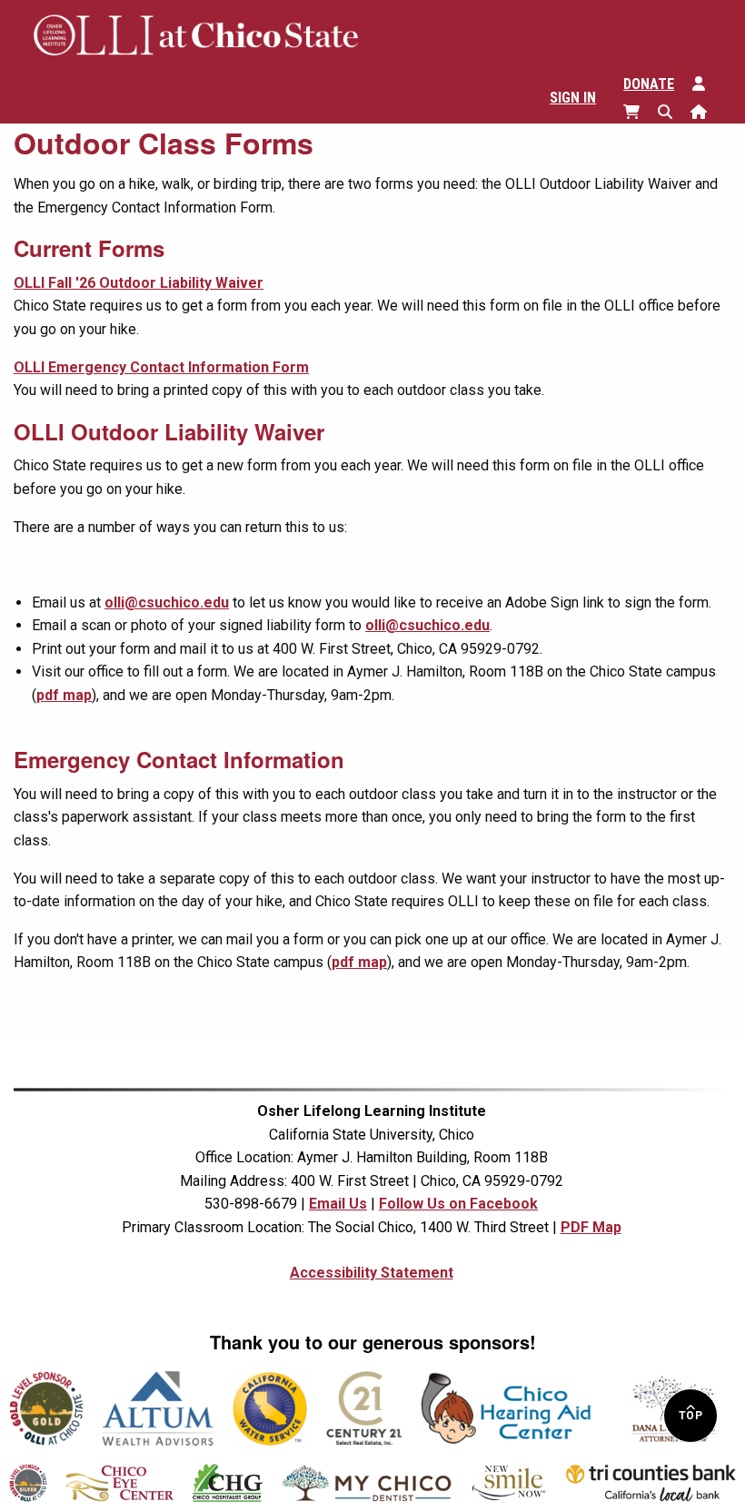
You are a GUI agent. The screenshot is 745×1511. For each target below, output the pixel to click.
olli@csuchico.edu (166, 602)
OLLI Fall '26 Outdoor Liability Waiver (138, 282)
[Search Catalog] (674, 110)
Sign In (573, 97)
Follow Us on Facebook (458, 1203)
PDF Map (591, 1227)
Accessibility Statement (371, 1272)
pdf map (64, 695)
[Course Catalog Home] (707, 110)
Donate (648, 84)
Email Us (338, 1203)
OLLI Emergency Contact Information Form (161, 367)
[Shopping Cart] (640, 110)
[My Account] (707, 82)
